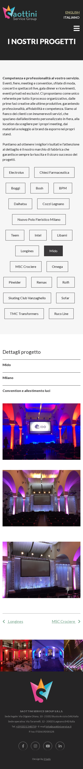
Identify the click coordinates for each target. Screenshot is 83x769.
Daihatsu (20, 204)
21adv (47, 759)
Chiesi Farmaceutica (54, 172)
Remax (42, 282)
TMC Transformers (24, 314)
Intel (38, 235)
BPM (63, 188)
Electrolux (16, 172)
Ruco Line (61, 314)
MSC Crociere (25, 266)
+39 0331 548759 (26, 726)
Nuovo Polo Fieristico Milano (38, 219)
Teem (15, 235)
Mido (53, 251)
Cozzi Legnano (53, 204)
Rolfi (65, 282)
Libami (62, 235)
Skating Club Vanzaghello (27, 298)
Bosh (39, 188)
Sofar (65, 298)
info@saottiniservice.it (59, 726)
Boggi (15, 188)
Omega (57, 266)
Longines (27, 251)
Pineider (15, 282)
